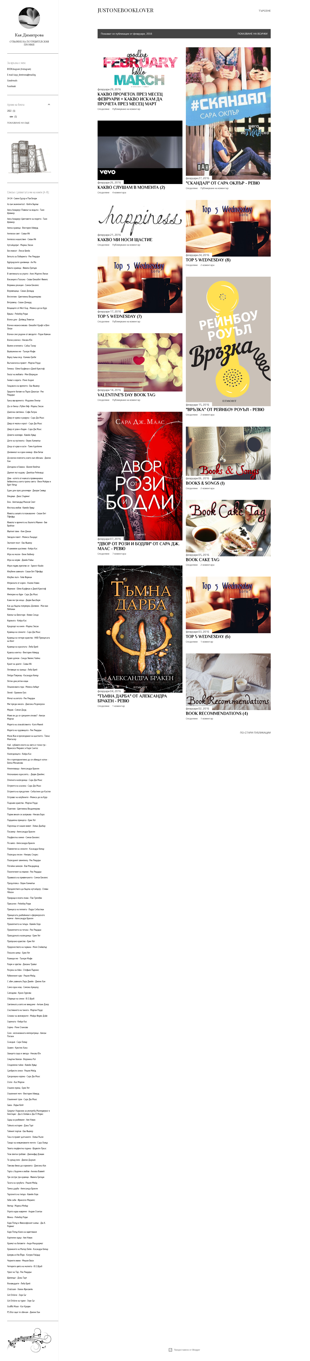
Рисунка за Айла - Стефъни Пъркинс (23, 969)
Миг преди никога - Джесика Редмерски (26, 704)
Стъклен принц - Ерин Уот (18, 1087)
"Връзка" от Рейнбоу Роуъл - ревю (225, 409)
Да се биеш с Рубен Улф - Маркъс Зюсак (25, 406)
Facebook (11, 86)
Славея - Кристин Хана (17, 1047)
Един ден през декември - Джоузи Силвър (26, 490)
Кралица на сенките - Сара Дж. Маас (23, 632)
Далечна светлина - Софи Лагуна (22, 412)
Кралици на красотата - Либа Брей (22, 646)
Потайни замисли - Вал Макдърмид (23, 866)
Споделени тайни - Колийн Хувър (22, 1064)
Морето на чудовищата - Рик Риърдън (24, 730)
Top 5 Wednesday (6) (208, 636)
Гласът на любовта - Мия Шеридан (22, 374)
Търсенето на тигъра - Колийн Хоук (22, 1194)
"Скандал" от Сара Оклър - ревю (223, 183)
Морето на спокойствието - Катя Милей (25, 724)
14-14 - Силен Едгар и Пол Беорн (22, 198)
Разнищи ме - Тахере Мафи (19, 958)
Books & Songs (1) (205, 483)
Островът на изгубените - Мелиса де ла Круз (27, 797)
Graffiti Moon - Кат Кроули (18, 1306)
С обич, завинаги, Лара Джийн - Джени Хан (26, 981)
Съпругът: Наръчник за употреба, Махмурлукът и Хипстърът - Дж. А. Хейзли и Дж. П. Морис (28, 1112)
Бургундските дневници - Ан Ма (21, 262)
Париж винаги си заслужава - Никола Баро (25, 814)
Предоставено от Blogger (187, 1350)
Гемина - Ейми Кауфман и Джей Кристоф (25, 368)
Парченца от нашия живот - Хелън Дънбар (26, 825)
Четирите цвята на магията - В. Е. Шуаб (24, 1266)
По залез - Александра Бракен (21, 843)
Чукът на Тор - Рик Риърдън (19, 1272)
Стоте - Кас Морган (15, 1082)
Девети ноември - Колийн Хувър (21, 434)
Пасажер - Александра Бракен (21, 831)
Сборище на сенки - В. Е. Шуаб (20, 998)
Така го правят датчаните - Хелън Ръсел (25, 1136)
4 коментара (119, 192)
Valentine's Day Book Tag (126, 394)
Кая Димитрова (29, 35)
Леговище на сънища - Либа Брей (22, 669)
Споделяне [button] (103, 109)
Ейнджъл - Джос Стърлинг (18, 496)
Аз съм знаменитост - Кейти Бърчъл (22, 204)
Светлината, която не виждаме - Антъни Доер (28, 1004)
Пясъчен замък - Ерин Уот (18, 952)
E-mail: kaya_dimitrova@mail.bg (21, 74)
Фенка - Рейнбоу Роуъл (17, 1217)
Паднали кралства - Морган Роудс (22, 802)
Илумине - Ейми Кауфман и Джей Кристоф (26, 588)
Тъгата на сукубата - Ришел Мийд (22, 1182)
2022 (11, 110)
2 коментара (207, 265)
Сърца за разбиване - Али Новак (21, 1119)
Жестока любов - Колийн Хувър (20, 507)
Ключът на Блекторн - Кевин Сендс (23, 614)
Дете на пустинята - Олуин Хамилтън (24, 440)
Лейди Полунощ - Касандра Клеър (22, 675)
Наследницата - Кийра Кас (19, 753)
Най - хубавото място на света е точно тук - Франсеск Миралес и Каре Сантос (27, 746)
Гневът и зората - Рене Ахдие (20, 380)
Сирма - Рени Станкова (17, 1027)
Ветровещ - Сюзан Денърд (19, 302)
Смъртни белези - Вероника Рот (21, 1059)
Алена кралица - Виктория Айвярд (22, 227)
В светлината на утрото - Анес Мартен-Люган (27, 273)
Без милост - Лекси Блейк (18, 250)
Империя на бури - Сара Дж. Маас (22, 594)
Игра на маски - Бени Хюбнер (20, 554)
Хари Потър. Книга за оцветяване (22, 1231)
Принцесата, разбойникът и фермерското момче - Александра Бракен (26, 916)
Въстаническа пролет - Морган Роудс (24, 362)
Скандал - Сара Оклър (17, 1042)
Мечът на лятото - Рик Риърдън (21, 698)
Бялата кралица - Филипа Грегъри (22, 267)
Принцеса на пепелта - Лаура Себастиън (25, 909)
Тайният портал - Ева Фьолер (20, 1131)
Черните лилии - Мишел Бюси (20, 1260)
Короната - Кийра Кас (17, 620)
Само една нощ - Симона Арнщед (23, 987)
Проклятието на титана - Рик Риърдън (24, 929)
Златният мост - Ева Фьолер (19, 542)
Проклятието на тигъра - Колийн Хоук (24, 924)
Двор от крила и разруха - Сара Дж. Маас (25, 417)
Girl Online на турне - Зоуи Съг (21, 1300)
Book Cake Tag (202, 559)
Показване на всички (252, 33)
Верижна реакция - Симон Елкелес (23, 285)
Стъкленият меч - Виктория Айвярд (23, 1093)
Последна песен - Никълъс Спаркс (22, 854)
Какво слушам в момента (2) (131, 187)
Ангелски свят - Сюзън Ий (18, 233)
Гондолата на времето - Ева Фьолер (23, 385)
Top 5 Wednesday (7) (120, 316)
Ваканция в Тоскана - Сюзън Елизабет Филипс (27, 279)
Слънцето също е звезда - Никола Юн (24, 1053)
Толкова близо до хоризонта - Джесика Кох (26, 1165)
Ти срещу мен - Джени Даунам (21, 1159)
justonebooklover (126, 10)
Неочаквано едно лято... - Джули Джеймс (25, 774)
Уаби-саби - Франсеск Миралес (21, 1200)
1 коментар (118, 706)
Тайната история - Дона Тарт (20, 1125)
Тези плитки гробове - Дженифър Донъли (25, 1154)
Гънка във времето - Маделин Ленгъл (23, 400)
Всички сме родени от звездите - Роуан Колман (29, 334)
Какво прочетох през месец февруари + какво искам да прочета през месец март (130, 99)
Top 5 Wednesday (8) (208, 259)
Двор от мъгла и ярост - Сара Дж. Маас (24, 423)
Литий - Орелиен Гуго (16, 692)
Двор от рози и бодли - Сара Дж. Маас (24, 429)
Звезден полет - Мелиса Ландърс (22, 537)
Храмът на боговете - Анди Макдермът (25, 1243)
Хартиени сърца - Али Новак (19, 1237)
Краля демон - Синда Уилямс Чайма (23, 658)
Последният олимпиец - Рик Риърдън (24, 860)
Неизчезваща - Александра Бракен (23, 768)
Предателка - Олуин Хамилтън (21, 883)
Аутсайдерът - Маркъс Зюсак (20, 245)
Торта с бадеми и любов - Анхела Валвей (25, 1171)
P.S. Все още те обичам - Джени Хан (23, 1312)
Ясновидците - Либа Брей (18, 1283)
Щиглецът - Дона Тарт (17, 1277)
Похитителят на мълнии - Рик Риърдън (24, 871)
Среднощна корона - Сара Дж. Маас (23, 1076)
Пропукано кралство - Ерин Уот (21, 941)
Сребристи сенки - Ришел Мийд (21, 1070)
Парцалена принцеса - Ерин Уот (21, 820)
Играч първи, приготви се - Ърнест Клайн (25, 565)
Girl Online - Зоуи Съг (16, 1294)
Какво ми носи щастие (125, 239)
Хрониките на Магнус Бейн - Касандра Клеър (27, 1249)
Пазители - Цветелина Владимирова (23, 808)
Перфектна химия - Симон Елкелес (23, 837)
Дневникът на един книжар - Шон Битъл (25, 452)
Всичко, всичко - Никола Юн (19, 340)
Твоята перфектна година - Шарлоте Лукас (26, 1148)
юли (13, 116)
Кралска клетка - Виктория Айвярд (23, 652)
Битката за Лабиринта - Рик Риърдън (23, 256)
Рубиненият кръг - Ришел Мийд (21, 975)
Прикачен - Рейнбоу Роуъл (19, 903)
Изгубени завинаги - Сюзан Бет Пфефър (25, 571)
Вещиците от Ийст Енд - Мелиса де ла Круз (27, 308)
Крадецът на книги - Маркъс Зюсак (23, 626)
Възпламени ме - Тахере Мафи (21, 351)
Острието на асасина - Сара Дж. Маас (24, 785)
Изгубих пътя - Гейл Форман (19, 577)
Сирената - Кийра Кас (17, 1021)
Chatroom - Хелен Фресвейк (20, 1289)
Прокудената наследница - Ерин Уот (23, 935)
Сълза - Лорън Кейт (15, 1105)
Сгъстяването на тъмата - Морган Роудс (25, 1010)
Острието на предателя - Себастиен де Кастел (29, 791)
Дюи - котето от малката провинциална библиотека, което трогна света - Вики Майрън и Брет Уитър (29, 481)
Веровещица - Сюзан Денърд (20, 290)
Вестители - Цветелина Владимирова (24, 296)
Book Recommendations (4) (217, 713)
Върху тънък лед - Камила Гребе (21, 357)
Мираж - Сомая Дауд (16, 709)
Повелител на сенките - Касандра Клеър (25, 848)
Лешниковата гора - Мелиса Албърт (23, 686)
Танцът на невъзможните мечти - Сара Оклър (27, 1142)
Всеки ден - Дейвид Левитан (20, 319)
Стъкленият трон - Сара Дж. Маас (22, 1099)
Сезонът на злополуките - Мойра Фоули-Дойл (27, 1015)
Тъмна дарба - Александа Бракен (22, 1188)
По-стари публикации (255, 732)
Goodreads (12, 80)
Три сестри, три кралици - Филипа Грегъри (25, 1177)
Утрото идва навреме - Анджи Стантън (24, 1211)
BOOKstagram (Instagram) (19, 69)
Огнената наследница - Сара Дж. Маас (24, 780)
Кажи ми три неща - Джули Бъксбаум (23, 600)
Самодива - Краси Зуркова (19, 992)
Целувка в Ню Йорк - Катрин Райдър (23, 1254)
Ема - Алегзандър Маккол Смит (21, 501)
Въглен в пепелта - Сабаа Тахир (21, 345)
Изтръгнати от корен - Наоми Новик (23, 582)
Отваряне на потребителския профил (29, 43)
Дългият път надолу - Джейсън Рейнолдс (25, 472)
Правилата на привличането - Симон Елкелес (27, 877)
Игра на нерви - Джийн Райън (20, 560)
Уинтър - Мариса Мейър (17, 1205)
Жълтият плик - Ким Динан (19, 531)
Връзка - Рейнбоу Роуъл (17, 313)
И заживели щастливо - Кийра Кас (22, 548)
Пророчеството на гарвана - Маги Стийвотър (27, 947)
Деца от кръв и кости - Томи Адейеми (24, 446)
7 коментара (119, 553)
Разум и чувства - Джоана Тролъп (22, 964)
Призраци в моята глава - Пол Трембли (24, 897)
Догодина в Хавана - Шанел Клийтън (23, 466)
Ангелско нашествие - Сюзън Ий (21, 239)
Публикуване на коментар (126, 109)
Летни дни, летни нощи (17, 681)
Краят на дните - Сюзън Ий (19, 663)
